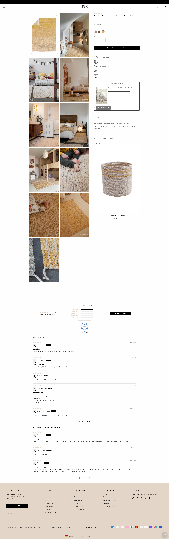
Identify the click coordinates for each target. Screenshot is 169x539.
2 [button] (82, 422)
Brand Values (78, 497)
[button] (98, 13)
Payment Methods (30, 527)
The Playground (79, 509)
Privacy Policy (12, 527)
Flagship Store (78, 506)
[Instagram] (133, 498)
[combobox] (74, 536)
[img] (37, 342)
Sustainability (78, 500)
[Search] (158, 7)
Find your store (49, 497)
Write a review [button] (120, 313)
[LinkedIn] (149, 498)
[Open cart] (165, 7)
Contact (47, 494)
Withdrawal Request (51, 512)
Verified (84, 333)
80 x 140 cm (99, 40)
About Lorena (78, 494)
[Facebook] (137, 498)
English (149, 7)
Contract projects (109, 500)
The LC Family (78, 503)
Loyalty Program (42, 527)
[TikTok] (145, 498)
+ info (107, 57)
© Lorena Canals (91, 527)
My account (48, 509)
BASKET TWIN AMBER (117, 215)
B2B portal (106, 494)
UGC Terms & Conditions (55, 527)
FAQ (46, 500)
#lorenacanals (152, 494)
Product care (49, 506)
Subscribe (16, 505)
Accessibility (67, 527)
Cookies (20, 527)
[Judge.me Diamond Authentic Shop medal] (84, 326)
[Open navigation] (4, 7)
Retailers (106, 503)
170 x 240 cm (110, 40)
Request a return (50, 503)
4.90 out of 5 (53, 312)
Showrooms (107, 497)
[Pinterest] (141, 498)
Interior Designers (109, 506)
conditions (11, 511)
